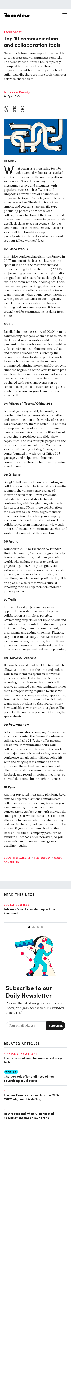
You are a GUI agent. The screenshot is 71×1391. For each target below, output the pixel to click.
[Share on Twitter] (7, 109)
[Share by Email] (23, 109)
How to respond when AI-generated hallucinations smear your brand (29, 1115)
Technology (13, 32)
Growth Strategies (17, 857)
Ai (5, 1090)
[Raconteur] (17, 15)
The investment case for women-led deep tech (33, 1060)
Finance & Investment (20, 1053)
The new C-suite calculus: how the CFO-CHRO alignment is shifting (31, 1097)
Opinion (11, 1071)
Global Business (16, 904)
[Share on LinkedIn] (15, 109)
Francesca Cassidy (17, 92)
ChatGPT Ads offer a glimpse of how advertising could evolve (29, 1078)
